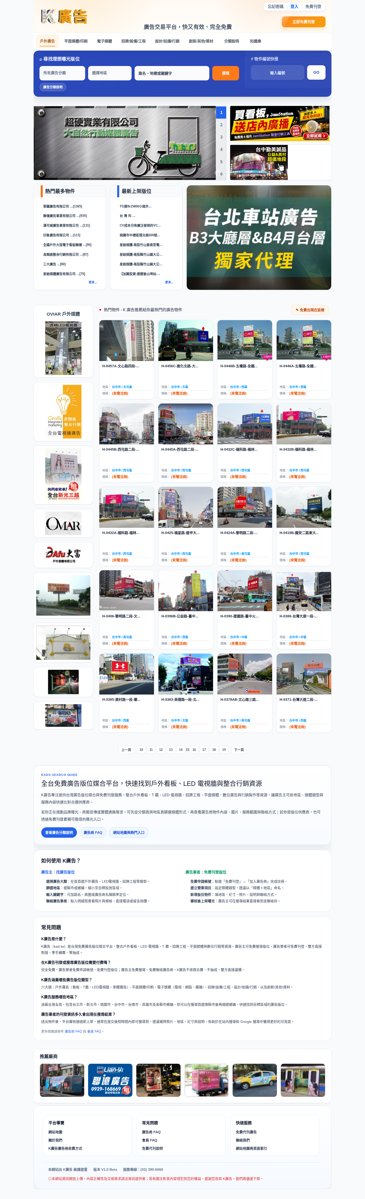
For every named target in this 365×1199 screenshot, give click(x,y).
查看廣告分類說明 (59, 832)
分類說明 (231, 41)
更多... (93, 282)
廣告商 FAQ (93, 832)
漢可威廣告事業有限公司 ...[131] (66, 225)
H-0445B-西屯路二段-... (120, 449)
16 (194, 750)
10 (141, 750)
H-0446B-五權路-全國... (238, 366)
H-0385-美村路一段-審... (121, 699)
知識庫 (255, 41)
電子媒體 (104, 41)
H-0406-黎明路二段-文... (121, 616)
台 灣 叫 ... (127, 216)
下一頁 (239, 750)
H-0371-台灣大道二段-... (299, 699)
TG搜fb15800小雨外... (136, 206)
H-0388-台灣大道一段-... (299, 616)
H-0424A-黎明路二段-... (238, 533)
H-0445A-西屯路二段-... (179, 449)
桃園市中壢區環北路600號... (140, 235)
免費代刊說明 (152, 1148)
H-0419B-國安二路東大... (299, 533)
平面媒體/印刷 (76, 41)
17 (204, 750)
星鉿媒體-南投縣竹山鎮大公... (141, 254)
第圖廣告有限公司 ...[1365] (62, 206)
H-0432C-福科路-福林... (238, 449)
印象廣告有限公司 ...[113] (61, 235)
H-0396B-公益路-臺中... (179, 616)
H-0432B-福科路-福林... (298, 449)
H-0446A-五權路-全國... (298, 366)
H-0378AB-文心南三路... (239, 699)
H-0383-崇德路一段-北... (180, 699)
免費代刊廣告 (246, 1132)
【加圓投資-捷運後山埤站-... (140, 274)
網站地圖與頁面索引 (251, 1148)
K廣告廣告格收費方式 (65, 1148)
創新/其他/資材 (201, 41)
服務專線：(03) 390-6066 (143, 1169)
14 (180, 750)
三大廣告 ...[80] (54, 264)
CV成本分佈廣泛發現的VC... (140, 225)
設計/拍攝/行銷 (167, 41)
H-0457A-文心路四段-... (120, 366)
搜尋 (225, 73)
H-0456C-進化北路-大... (179, 366)
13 (171, 750)
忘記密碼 (276, 6)
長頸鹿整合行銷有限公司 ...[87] (65, 254)
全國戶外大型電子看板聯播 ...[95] (67, 245)
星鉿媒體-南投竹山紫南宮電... (141, 245)
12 (161, 750)
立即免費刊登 (303, 22)
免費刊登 (313, 6)
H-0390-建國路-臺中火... (239, 616)
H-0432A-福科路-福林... (120, 533)
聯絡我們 (243, 1140)
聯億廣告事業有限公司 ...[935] (65, 216)
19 (224, 750)
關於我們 (55, 1140)
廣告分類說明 (53, 87)
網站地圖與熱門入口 (129, 832)
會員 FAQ (94, 1031)
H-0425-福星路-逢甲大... (180, 533)
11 (151, 750)
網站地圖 (55, 1132)
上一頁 (126, 750)
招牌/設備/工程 (133, 41)
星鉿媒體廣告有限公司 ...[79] (64, 274)
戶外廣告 (47, 41)
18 (214, 750)
